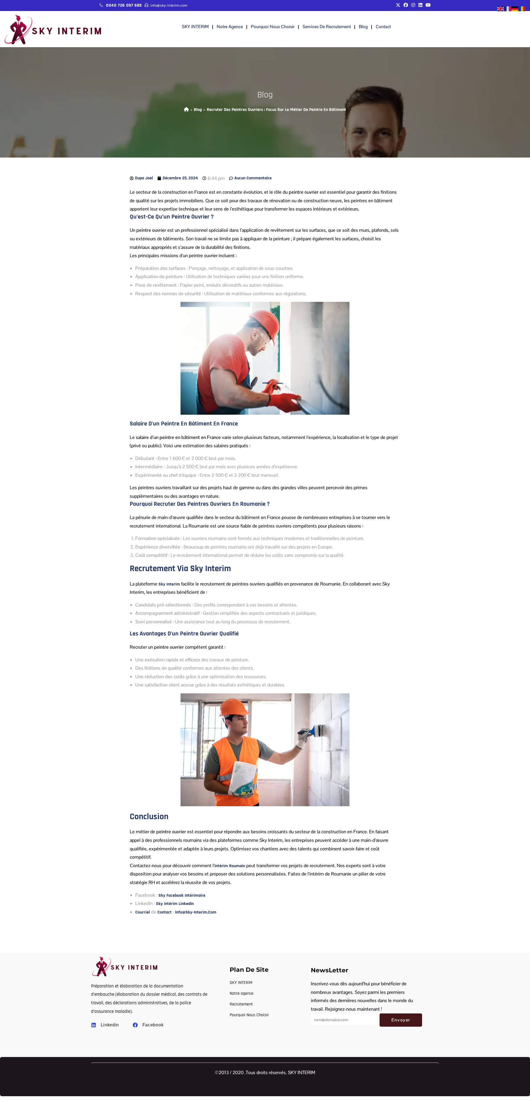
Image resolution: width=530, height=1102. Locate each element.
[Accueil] (186, 110)
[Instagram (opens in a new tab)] (413, 5)
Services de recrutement (327, 27)
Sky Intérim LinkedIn (175, 904)
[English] (500, 9)
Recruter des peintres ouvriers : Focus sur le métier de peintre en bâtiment (276, 110)
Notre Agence (230, 27)
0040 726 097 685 (124, 5)
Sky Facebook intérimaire (181, 895)
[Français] (508, 9)
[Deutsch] (515, 9)
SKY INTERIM (195, 27)
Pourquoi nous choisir (273, 27)
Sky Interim (169, 584)
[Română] (522, 9)
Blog (363, 27)
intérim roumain (229, 866)
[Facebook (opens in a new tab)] (406, 5)
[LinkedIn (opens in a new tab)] (420, 5)
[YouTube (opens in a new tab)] (427, 5)
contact (383, 27)
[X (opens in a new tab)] (398, 5)
